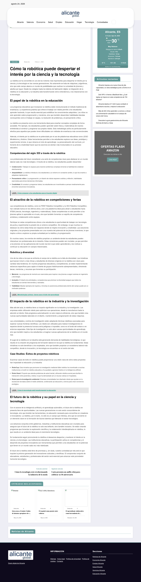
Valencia (30, 22)
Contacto (60, 561)
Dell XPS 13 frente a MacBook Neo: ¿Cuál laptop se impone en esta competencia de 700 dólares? (111, 97)
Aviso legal (61, 559)
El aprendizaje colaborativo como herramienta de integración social (75, 512)
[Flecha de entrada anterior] (11, 471)
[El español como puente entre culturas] (46, 490)
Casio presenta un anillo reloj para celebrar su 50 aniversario (65, 473)
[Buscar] (114, 22)
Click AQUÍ (113, 159)
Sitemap (53, 559)
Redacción (27, 62)
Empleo (59, 22)
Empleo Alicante (98, 563)
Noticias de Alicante (99, 557)
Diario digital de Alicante (16, 563)
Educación (69, 22)
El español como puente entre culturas (48, 512)
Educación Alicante (99, 574)
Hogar (79, 22)
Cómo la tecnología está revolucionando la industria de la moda (31, 473)
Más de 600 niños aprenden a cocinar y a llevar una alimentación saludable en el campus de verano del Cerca (113, 113)
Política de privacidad (73, 559)
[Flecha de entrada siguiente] (88, 471)
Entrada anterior (41, 469)
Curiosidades (102, 22)
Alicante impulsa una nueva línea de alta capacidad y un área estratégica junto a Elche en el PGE (113, 87)
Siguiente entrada (57, 469)
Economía (41, 22)
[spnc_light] (119, 22)
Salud (50, 22)
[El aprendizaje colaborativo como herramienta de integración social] (76, 497)
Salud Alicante (98, 567)
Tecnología (89, 22)
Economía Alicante (99, 560)
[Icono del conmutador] (124, 22)
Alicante (20, 22)
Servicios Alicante (99, 570)
